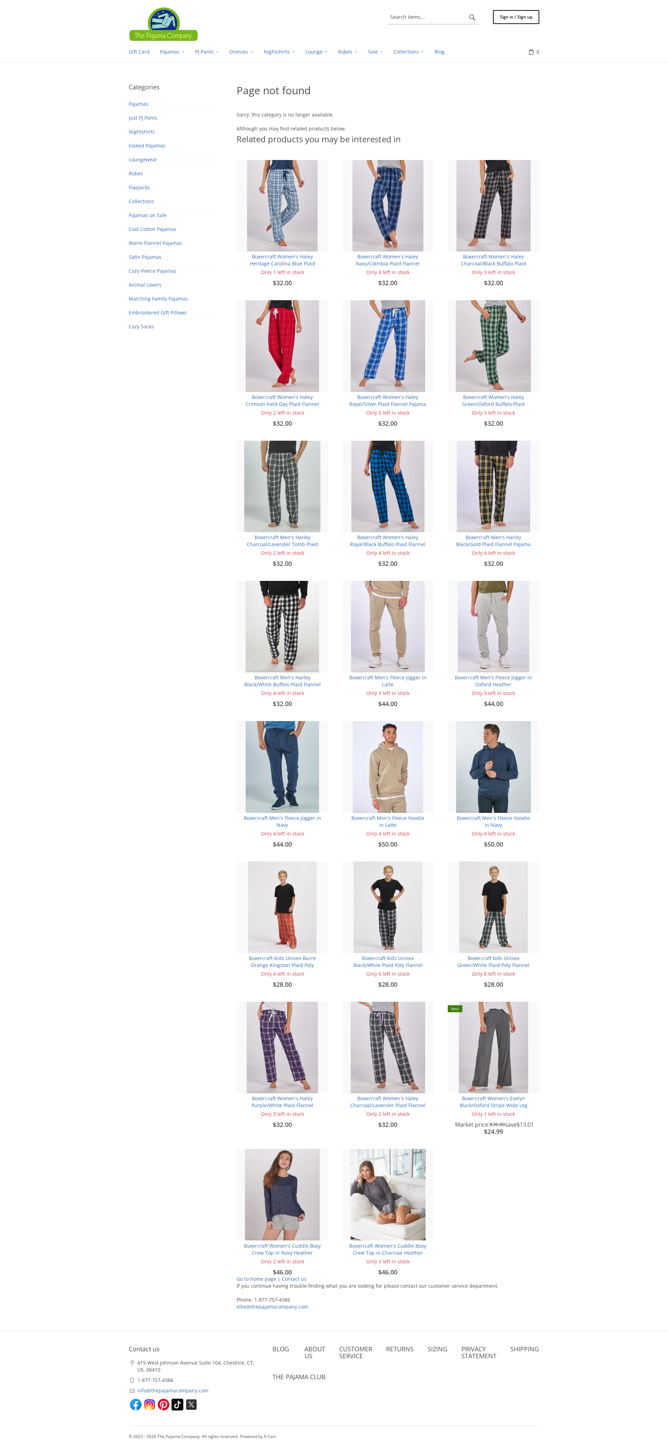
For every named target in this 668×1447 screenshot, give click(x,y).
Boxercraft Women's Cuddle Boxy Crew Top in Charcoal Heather (387, 1249)
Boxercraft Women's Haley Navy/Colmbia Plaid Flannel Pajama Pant (388, 263)
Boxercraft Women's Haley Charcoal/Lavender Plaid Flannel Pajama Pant (388, 1105)
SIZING (437, 1349)
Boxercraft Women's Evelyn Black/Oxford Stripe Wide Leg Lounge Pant (493, 1105)
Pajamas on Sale (148, 215)
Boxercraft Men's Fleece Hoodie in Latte (387, 821)
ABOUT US (314, 1352)
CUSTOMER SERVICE (355, 1352)
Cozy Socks (141, 326)
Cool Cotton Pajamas (152, 229)
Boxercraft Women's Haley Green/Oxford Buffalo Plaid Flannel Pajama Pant (493, 404)
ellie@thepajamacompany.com (272, 1306)
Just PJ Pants (143, 117)
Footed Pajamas (147, 145)
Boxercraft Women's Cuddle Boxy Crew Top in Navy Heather (282, 1249)
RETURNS (400, 1349)
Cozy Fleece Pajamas (152, 270)
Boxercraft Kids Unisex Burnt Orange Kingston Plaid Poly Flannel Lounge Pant (282, 965)
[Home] (163, 24)
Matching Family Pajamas (158, 298)
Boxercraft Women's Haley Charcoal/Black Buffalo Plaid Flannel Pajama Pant (493, 263)
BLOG (280, 1349)
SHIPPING (524, 1349)
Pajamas (138, 104)
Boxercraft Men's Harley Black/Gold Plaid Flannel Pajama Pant (493, 544)
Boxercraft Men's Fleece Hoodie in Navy (493, 821)
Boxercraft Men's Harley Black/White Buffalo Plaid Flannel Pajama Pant (282, 684)
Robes (136, 173)
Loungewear (143, 159)
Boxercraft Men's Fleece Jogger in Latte (388, 681)
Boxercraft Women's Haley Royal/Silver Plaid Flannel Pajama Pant (387, 404)
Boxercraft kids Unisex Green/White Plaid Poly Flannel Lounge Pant (493, 965)
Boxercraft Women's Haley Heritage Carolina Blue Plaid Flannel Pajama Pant (282, 263)
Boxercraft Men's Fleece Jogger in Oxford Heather (493, 681)
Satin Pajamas (145, 257)
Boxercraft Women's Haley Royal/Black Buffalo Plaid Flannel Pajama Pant (388, 544)
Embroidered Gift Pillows (157, 312)
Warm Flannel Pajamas (155, 243)
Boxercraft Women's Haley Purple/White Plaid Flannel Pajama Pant (282, 1105)
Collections (141, 201)
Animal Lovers (145, 284)
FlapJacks (139, 187)
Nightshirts (142, 131)
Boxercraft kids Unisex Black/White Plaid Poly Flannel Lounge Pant (388, 965)
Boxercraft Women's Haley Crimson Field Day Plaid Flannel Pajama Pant (282, 404)
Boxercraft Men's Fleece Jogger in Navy (282, 821)
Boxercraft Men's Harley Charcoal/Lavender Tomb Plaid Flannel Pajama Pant (282, 544)
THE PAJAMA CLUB (299, 1377)
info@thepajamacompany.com (172, 1390)
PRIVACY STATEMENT (478, 1352)
